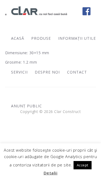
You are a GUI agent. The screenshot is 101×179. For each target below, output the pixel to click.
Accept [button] (82, 165)
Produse (41, 38)
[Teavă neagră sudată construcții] (2, 90)
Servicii (19, 72)
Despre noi (47, 72)
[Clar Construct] (36, 10)
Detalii (51, 173)
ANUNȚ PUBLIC (26, 105)
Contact (77, 72)
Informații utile (77, 38)
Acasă (17, 38)
